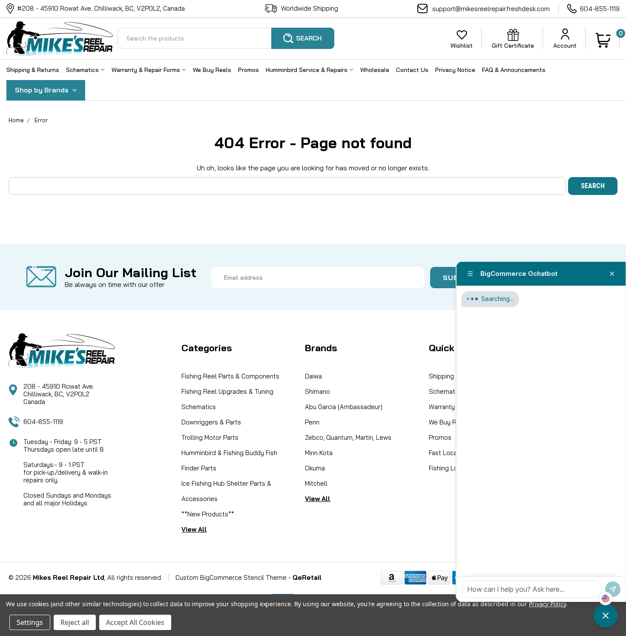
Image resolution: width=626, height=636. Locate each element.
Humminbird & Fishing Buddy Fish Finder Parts (229, 460)
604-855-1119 (600, 9)
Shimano (317, 391)
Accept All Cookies (135, 622)
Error (41, 120)
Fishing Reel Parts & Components (230, 376)
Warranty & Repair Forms (147, 70)
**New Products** (207, 514)
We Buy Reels (212, 70)
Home (16, 120)
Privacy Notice (455, 70)
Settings (30, 622)
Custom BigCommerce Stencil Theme (231, 577)
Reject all (74, 622)
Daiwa (313, 376)
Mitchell (316, 483)
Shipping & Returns (32, 70)
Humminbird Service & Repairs (307, 70)
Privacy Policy (547, 604)
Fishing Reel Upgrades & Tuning (227, 391)
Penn (312, 422)
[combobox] (225, 38)
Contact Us (412, 70)
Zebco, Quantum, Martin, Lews (348, 437)
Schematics (83, 70)
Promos (248, 70)
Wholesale (374, 70)
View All (194, 529)
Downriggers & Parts (211, 422)
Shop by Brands (42, 90)
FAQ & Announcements (514, 70)
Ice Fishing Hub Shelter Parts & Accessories (226, 491)
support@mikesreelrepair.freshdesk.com (491, 9)
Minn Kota (319, 453)
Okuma (315, 468)
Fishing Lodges (451, 468)
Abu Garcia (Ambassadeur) (343, 407)
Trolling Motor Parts (209, 437)
